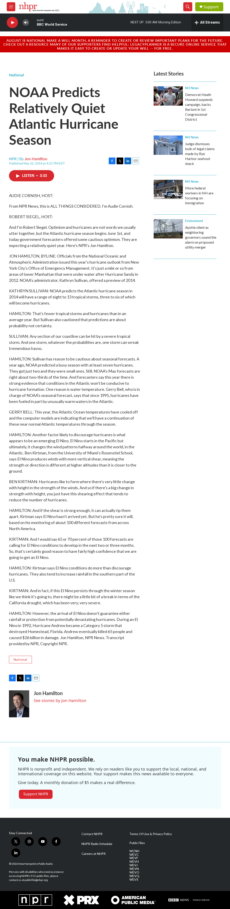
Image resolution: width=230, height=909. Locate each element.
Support (211, 6)
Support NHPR (35, 793)
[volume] (26, 23)
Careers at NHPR (94, 854)
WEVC (134, 854)
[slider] (33, 22)
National (16, 75)
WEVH (134, 861)
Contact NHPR (92, 834)
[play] (12, 22)
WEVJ (133, 865)
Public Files (137, 843)
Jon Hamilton (36, 158)
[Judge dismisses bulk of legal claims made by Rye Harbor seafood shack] (168, 145)
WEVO (134, 872)
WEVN (134, 869)
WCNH (134, 851)
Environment (194, 220)
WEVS (133, 879)
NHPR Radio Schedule (97, 844)
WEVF (133, 858)
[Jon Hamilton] (19, 703)
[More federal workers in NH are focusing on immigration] (168, 189)
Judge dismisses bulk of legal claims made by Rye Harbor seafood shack (200, 154)
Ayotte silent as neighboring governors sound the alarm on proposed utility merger (200, 237)
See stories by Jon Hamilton (60, 700)
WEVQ (134, 876)
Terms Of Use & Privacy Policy (150, 834)
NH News (192, 88)
